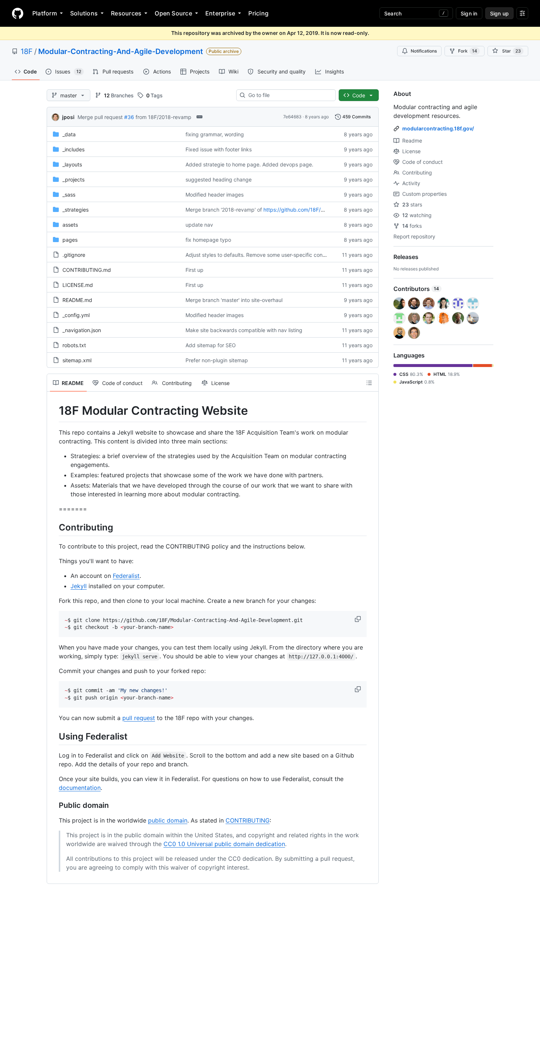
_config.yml (76, 315)
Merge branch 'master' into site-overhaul (234, 300)
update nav (199, 225)
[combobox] (289, 95)
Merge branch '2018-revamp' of (224, 209)
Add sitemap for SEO (211, 345)
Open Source (173, 13)
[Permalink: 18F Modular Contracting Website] (53, 411)
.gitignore (73, 255)
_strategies (75, 209)
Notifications (424, 51)
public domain (167, 820)
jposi (68, 117)
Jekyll (79, 586)
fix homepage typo (208, 240)
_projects (73, 179)
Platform (44, 13)
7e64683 (292, 116)
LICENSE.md (77, 285)
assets (70, 225)
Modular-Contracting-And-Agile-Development (120, 51)
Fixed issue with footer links (219, 149)
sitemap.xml (76, 360)
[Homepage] (18, 13)
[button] (358, 619)
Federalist (126, 575)
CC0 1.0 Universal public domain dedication (224, 844)
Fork (467, 51)
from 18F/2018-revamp (163, 117)
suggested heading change (219, 179)
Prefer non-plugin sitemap (217, 360)
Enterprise (220, 13)
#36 (129, 117)
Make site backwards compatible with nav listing (244, 330)
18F (27, 51)
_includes (73, 149)
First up (195, 270)
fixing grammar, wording (215, 134)
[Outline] (369, 383)
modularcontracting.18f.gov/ (438, 128)
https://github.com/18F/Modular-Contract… (315, 209)
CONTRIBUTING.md (86, 270)
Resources (126, 13)
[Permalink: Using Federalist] (53, 736)
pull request (138, 718)
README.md (77, 300)
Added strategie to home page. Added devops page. (249, 164)
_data (69, 134)
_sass (68, 194)
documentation (80, 787)
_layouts (72, 164)
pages (70, 240)
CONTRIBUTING (248, 820)
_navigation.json (81, 330)
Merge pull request (100, 117)
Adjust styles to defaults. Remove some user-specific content (259, 255)
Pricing (258, 13)
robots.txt (74, 345)
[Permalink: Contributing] (53, 527)
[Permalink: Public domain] (53, 805)
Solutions (84, 13)
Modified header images (215, 194)
